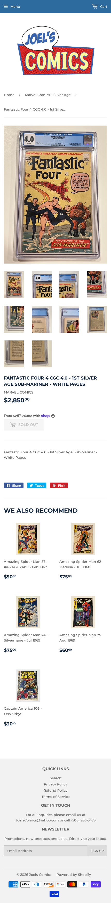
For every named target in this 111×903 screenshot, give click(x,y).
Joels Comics (40, 874)
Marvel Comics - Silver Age (48, 95)
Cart (103, 6)
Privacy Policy (55, 784)
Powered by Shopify (74, 874)
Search (55, 778)
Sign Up (97, 851)
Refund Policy (55, 790)
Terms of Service (56, 797)
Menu (15, 6)
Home (9, 95)
